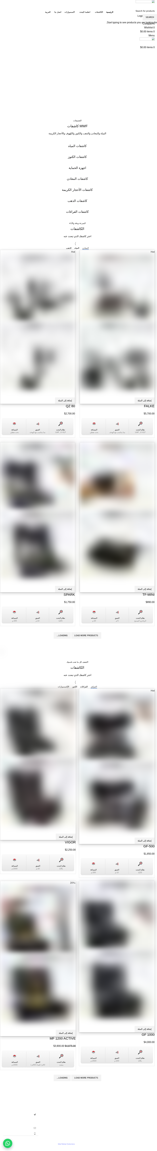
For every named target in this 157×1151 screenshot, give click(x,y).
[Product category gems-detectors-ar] (77, 187)
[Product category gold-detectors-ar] (77, 198)
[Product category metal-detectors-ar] (77, 177)
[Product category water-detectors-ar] (77, 144)
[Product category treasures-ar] (77, 155)
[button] (7, 1143)
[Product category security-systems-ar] (77, 166)
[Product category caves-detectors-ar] (77, 209)
